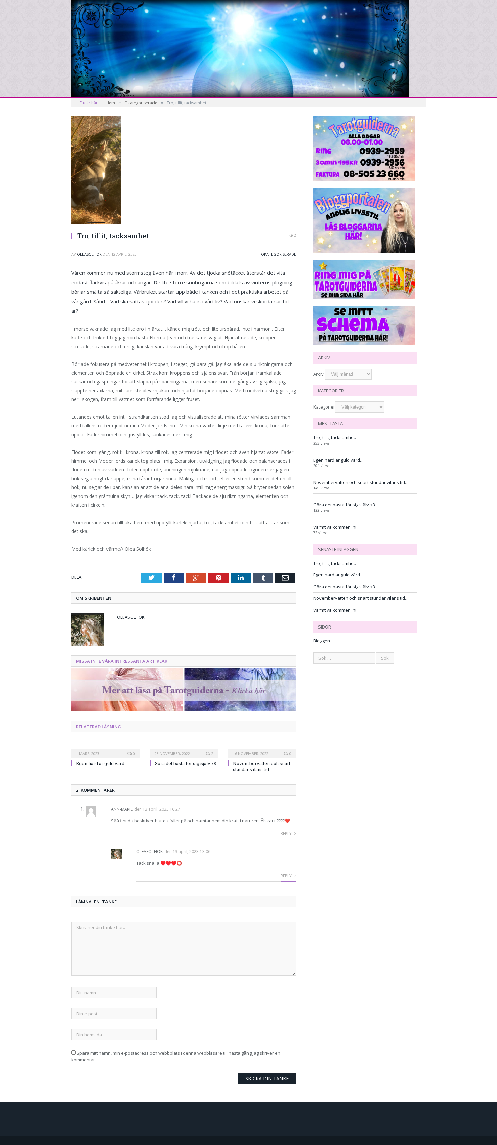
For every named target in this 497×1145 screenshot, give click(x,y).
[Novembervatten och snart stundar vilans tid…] (262, 749)
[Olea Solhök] (240, 47)
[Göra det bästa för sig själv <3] (184, 749)
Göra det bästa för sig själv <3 (185, 763)
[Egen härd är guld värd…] (105, 749)
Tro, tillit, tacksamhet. (334, 437)
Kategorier (324, 407)
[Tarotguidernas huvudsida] (183, 709)
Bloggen (321, 641)
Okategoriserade (278, 254)
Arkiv (318, 374)
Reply (287, 833)
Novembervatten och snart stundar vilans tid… (261, 766)
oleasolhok (89, 254)
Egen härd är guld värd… (101, 763)
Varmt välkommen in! (334, 527)
